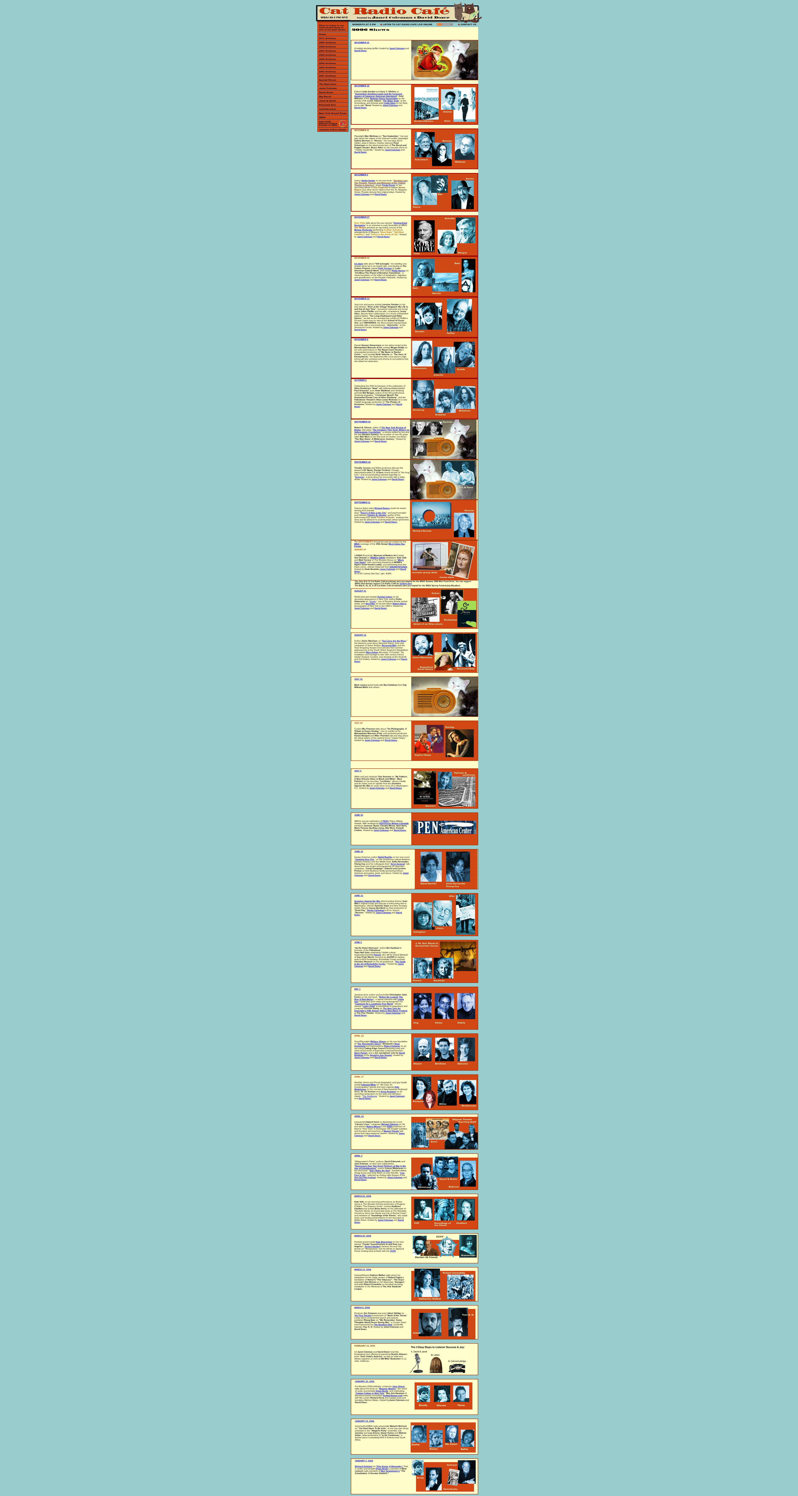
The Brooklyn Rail (383, 1324)
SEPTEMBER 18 (362, 462)
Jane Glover (398, 1386)
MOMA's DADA (377, 558)
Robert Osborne (392, 1046)
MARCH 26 (359, 1196)
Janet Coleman (397, 48)
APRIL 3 (358, 1156)
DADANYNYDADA (398, 567)
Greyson (359, 477)
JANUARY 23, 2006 (364, 1421)
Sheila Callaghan (375, 910)
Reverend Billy (389, 645)
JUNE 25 (358, 815)
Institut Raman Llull (393, 1395)
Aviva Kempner (388, 1091)
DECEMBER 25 (361, 42)
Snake (373, 601)
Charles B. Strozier (377, 515)
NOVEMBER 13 (361, 298)
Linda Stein (389, 103)
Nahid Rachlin (385, 857)
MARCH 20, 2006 (362, 1236)
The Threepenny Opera (369, 1044)
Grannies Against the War (367, 901)
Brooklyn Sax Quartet (381, 1055)
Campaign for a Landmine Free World (374, 1004)
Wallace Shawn (378, 1041)
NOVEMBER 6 (361, 339)
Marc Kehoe (372, 652)
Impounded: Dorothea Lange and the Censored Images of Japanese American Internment (378, 95)
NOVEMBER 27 (361, 217)
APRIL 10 (359, 1116)
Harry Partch (360, 1053)
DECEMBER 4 (361, 175)
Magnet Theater (391, 1131)
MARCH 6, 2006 (362, 1307)
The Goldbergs (370, 1096)
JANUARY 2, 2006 (364, 1461)
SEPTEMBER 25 (362, 422)
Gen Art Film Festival (365, 1177)
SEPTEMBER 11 (362, 502)
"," (389, 1466)
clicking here (406, 584)
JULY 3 (357, 771)
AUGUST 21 (360, 591)
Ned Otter (370, 603)
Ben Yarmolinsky (389, 1471)
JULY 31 (358, 679)
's (399, 1471)
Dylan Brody (382, 1391)
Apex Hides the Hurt (379, 1170)
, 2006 (368, 1196)
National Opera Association (384, 98)
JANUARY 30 (361, 1381)
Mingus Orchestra (363, 230)
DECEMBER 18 (361, 86)
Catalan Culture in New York (370, 1393)
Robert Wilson (373, 1126)
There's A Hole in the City (373, 513)
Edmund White (368, 1085)
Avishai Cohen (384, 597)
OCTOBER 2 (360, 380)
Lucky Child (369, 1006)
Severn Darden (372, 1246)
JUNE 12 (358, 895)
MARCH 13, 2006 (362, 1269)
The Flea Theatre (362, 1315)
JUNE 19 (358, 851)
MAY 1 (357, 989)
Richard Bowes (382, 508)
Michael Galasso (389, 1124)
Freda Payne (388, 185)
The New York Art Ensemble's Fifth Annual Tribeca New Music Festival (380, 1009)
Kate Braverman (384, 1242)
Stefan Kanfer (368, 180)
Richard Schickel (363, 1466)
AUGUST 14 (360, 635)
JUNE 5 (358, 942)
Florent (377, 955)
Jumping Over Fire (364, 859)
